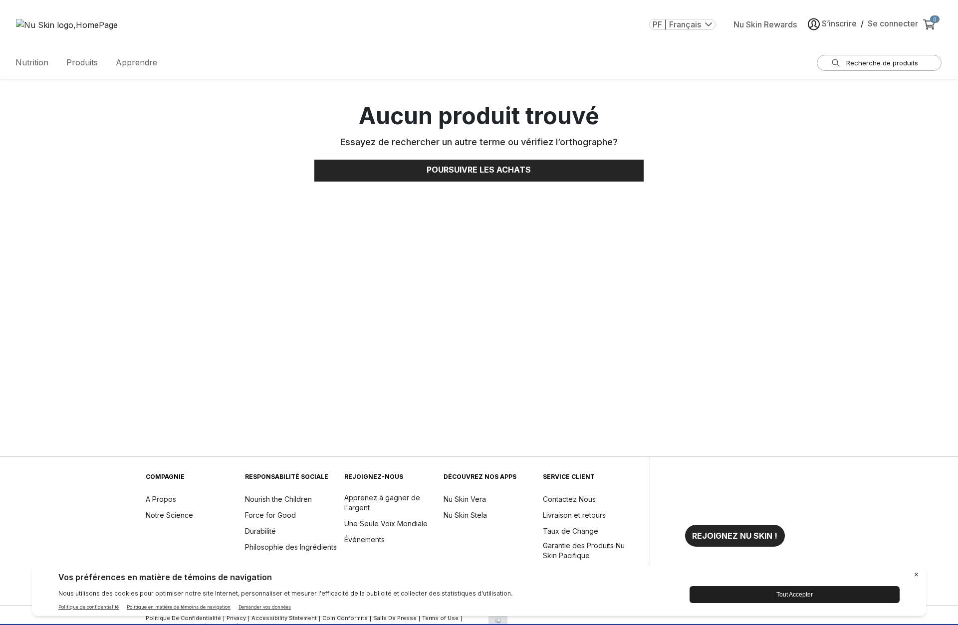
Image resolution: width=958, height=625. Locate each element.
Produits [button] (82, 62)
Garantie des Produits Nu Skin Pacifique (584, 550)
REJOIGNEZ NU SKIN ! (734, 536)
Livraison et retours (574, 515)
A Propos (161, 499)
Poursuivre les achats (479, 170)
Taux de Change (570, 531)
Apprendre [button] (136, 62)
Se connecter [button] (893, 23)
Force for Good (270, 515)
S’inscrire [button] (839, 23)
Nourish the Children (278, 499)
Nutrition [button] (31, 62)
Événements (364, 539)
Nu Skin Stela (465, 515)
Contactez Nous (569, 499)
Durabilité (260, 531)
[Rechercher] (835, 62)
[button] (735, 536)
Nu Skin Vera (465, 499)
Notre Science (169, 515)
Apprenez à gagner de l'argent (382, 502)
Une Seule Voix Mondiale (386, 523)
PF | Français (677, 24)
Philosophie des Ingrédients (291, 547)
